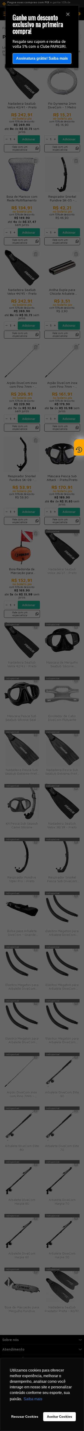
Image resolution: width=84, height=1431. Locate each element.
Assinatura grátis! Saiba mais (42, 58)
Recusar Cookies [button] (24, 1416)
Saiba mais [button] (33, 1399)
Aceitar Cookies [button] (59, 1416)
